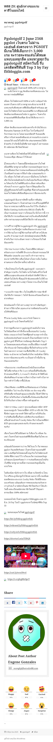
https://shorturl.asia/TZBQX (17, 538)
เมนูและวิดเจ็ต (46, 8)
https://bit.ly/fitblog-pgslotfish (18, 518)
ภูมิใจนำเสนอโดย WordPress (14, 738)
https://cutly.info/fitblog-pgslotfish (20, 532)
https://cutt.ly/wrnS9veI (15, 572)
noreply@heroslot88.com (26, 668)
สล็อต (6, 189)
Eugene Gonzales (22, 662)
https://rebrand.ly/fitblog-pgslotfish (21, 525)
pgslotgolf (12, 87)
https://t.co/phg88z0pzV (19, 579)
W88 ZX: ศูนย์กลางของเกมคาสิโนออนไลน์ (21, 8)
